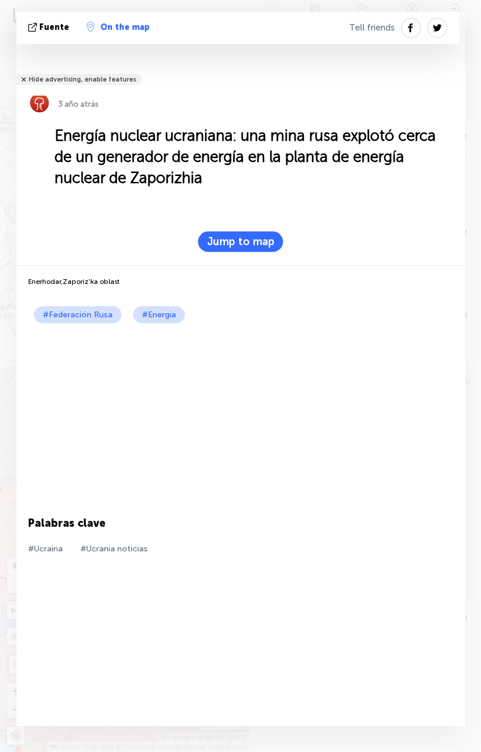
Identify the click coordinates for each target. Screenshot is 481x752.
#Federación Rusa (78, 315)
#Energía (159, 315)
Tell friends (372, 27)
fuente (54, 27)
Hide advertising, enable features (82, 79)
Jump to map (241, 241)
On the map (125, 27)
